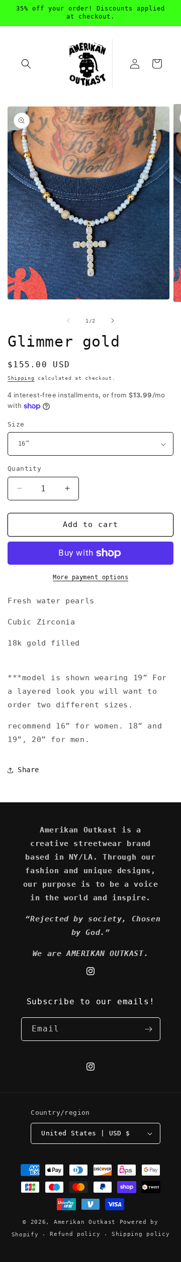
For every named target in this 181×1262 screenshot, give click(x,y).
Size (16, 424)
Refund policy (75, 1234)
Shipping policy (141, 1234)
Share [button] (28, 770)
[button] (26, 64)
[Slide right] (113, 320)
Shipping (21, 378)
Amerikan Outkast (87, 1222)
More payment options (90, 577)
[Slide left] (68, 320)
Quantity (24, 468)
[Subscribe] (149, 1029)
